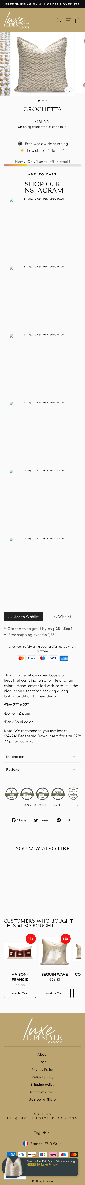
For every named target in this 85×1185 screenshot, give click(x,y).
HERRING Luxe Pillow (42, 1164)
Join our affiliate (42, 1099)
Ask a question (42, 805)
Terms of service (42, 1092)
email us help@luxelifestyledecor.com (41, 1116)
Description (15, 756)
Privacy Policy (42, 1069)
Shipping (24, 127)
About (42, 1054)
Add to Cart (20, 993)
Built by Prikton (42, 1181)
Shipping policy (42, 1084)
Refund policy (42, 1077)
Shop (43, 1062)
